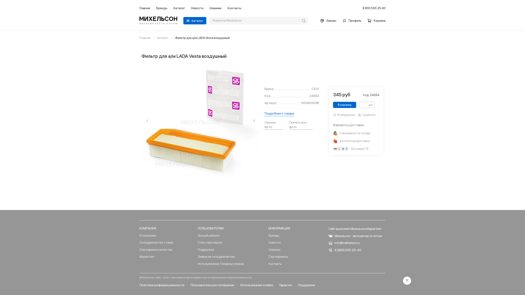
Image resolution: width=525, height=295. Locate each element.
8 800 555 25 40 (374, 8)
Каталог (179, 8)
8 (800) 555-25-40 (348, 250)
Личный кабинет (209, 235)
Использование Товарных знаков (221, 264)
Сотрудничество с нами (156, 242)
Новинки (215, 8)
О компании (147, 235)
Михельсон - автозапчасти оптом (358, 236)
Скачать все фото (297, 125)
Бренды (161, 8)
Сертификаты (278, 257)
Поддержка (206, 250)
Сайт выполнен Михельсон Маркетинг (355, 229)
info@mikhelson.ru (347, 243)
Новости (197, 8)
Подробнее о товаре (279, 113)
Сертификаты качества (155, 250)
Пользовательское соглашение (212, 285)
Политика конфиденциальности (161, 285)
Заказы (331, 21)
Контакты (234, 8)
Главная (144, 8)
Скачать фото (270, 125)
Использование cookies (256, 285)
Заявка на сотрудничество (216, 257)
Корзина (380, 21)
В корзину (345, 105)
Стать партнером (210, 242)
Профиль (355, 21)
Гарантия (285, 285)
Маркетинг (147, 257)
